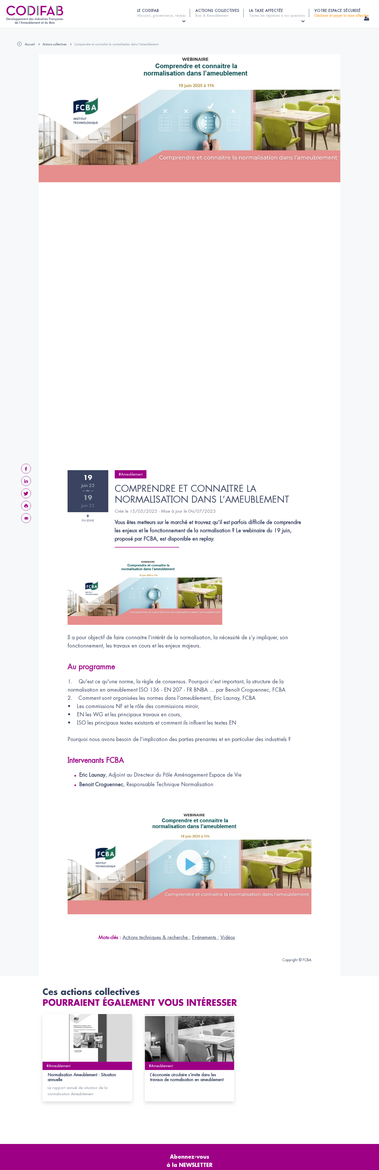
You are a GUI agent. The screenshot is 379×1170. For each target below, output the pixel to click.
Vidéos (227, 937)
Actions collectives (55, 44)
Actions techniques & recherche (155, 937)
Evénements (205, 937)
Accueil (30, 44)
